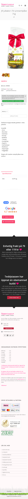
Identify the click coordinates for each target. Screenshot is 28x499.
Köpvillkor (4, 470)
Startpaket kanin (6, 457)
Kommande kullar (9, 221)
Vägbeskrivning (6, 472)
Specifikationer (7, 173)
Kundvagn (4, 467)
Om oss (4, 475)
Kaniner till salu (9, 217)
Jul (14, 17)
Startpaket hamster (6, 459)
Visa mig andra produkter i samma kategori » (13, 101)
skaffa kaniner (20, 379)
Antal (4, 111)
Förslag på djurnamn (7, 464)
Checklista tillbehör (6, 454)
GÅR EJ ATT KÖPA (14, 116)
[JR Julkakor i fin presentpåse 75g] (5, 75)
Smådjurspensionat (7, 462)
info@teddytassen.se (9, 331)
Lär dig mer (4, 452)
